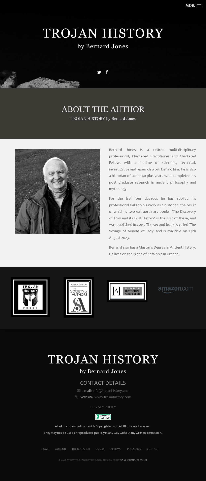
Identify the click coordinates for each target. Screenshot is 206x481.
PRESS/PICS (134, 449)
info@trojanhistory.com (111, 391)
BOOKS (100, 449)
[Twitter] (99, 73)
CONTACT (153, 449)
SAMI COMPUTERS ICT (133, 460)
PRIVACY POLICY (103, 407)
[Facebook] (107, 73)
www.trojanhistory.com (113, 397)
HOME (45, 449)
